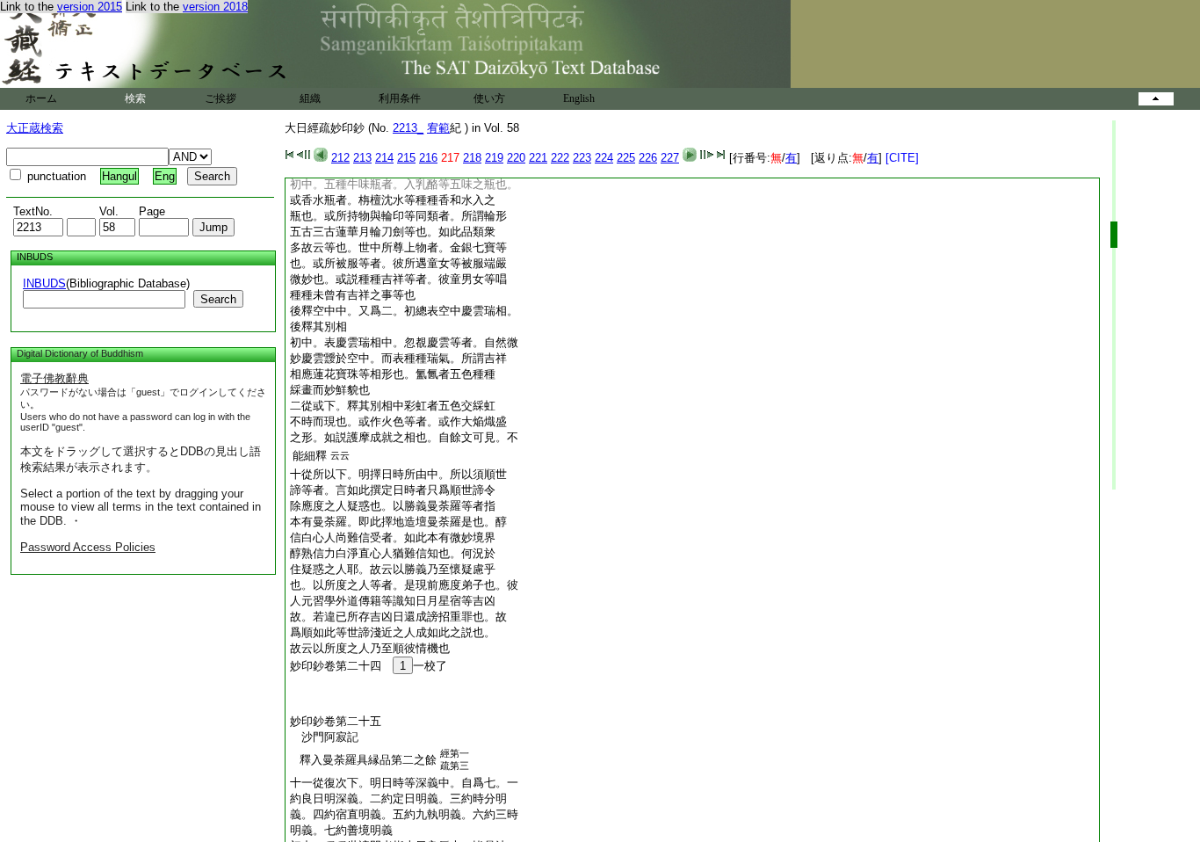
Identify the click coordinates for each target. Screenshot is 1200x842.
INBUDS (44, 283)
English (579, 98)
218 (472, 157)
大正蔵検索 (34, 127)
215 (406, 157)
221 (538, 157)
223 (582, 157)
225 (626, 157)
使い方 (489, 98)
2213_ (408, 127)
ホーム (41, 98)
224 (604, 157)
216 (428, 157)
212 (340, 157)
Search (218, 299)
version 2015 (89, 6)
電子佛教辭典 (54, 378)
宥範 (438, 127)
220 (516, 157)
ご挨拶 (220, 98)
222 (560, 157)
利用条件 (400, 98)
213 (362, 157)
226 (648, 157)
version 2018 (215, 6)
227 (670, 157)
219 (494, 157)
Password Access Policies (87, 547)
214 (384, 157)
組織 (310, 98)
